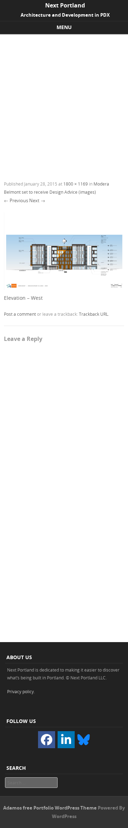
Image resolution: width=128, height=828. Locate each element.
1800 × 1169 (75, 184)
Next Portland (65, 5)
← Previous (16, 200)
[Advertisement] (64, 102)
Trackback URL (93, 314)
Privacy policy (20, 691)
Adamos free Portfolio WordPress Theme (50, 808)
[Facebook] (46, 739)
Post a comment (20, 314)
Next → (37, 200)
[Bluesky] (83, 739)
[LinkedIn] (66, 739)
